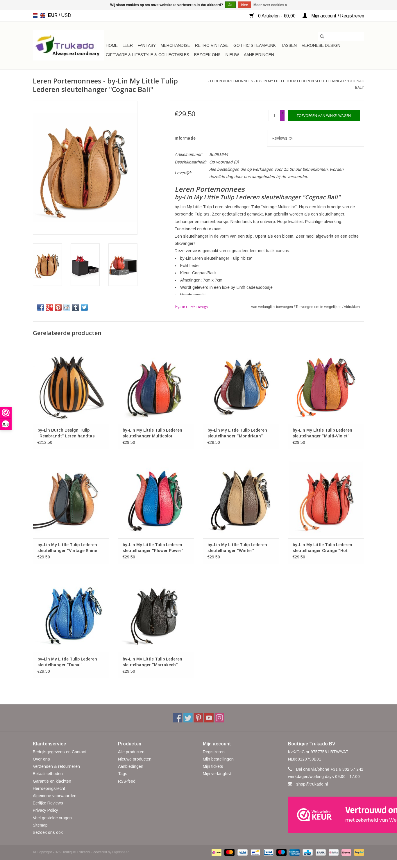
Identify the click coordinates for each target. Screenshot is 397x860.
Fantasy (147, 45)
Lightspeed (121, 852)
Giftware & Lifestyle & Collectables (147, 54)
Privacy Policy (45, 810)
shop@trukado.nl (312, 784)
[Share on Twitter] (84, 307)
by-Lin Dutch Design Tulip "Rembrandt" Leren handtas (66, 433)
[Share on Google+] (49, 307)
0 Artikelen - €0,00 (277, 15)
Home (112, 45)
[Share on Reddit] (66, 307)
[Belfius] (333, 852)
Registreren (214, 751)
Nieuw (232, 54)
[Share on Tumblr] (75, 307)
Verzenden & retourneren (56, 766)
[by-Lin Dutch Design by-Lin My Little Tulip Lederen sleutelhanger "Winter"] (241, 498)
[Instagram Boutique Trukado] (219, 717)
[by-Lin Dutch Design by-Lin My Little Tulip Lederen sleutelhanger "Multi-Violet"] (326, 384)
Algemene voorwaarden (54, 795)
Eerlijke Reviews (48, 803)
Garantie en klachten (52, 781)
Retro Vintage (211, 45)
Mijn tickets (213, 766)
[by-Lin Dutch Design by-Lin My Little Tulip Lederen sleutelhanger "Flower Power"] (156, 498)
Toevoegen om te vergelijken (319, 307)
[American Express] (294, 852)
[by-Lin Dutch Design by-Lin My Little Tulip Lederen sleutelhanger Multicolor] (156, 384)
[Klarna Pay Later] (345, 852)
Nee (244, 5)
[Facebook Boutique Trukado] (177, 717)
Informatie (185, 138)
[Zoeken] (322, 36)
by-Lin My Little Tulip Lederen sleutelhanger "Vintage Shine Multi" (67, 547)
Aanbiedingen (259, 54)
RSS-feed (126, 781)
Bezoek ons (207, 54)
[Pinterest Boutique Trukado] (198, 717)
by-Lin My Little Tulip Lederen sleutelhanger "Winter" (237, 547)
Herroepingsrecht (49, 788)
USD (66, 15)
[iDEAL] (216, 852)
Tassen (289, 45)
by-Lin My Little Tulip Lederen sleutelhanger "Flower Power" (153, 547)
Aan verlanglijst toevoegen (272, 307)
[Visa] (241, 852)
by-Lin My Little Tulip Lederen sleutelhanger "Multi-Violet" (322, 433)
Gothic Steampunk (254, 45)
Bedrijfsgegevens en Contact (59, 751)
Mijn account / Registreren (337, 15)
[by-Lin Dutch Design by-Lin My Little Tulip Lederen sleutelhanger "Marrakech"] (156, 613)
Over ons (41, 759)
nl (35, 15)
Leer (128, 45)
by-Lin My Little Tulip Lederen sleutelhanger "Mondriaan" (237, 433)
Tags (122, 773)
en (42, 15)
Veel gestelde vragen (52, 818)
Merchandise (175, 45)
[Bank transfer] (320, 852)
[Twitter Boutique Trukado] (188, 717)
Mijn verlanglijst (217, 773)
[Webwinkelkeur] (326, 815)
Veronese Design (321, 45)
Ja (230, 5)
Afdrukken (352, 307)
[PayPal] (358, 852)
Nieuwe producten (134, 759)
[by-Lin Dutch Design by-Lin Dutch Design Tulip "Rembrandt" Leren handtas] (71, 384)
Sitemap (40, 825)
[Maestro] (280, 852)
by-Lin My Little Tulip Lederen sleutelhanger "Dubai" (67, 662)
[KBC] (307, 852)
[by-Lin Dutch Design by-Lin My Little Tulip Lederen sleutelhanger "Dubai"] (71, 613)
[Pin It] (58, 307)
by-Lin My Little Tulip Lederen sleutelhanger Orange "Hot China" (322, 547)
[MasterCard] (228, 852)
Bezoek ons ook (48, 832)
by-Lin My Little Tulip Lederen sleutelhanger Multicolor (152, 433)
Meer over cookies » (270, 5)
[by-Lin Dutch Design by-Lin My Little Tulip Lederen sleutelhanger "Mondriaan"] (241, 384)
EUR (53, 15)
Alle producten (131, 751)
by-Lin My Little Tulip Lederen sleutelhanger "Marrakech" (152, 662)
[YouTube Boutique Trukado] (209, 717)
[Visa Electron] (268, 852)
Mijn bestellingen (218, 759)
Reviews (282, 138)
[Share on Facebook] (40, 307)
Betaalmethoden (48, 773)
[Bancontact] (254, 852)
